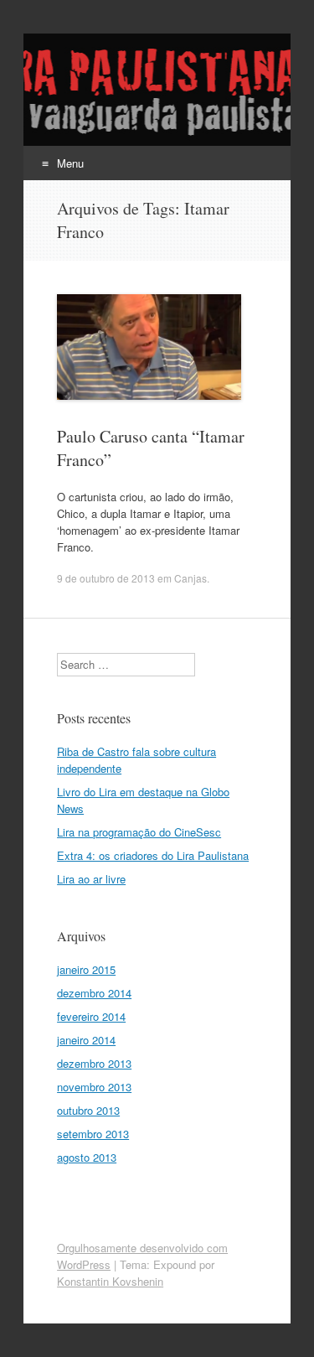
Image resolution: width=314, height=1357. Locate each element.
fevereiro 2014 (91, 1016)
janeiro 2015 (86, 969)
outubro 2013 (88, 1110)
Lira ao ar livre (91, 879)
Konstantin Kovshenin (110, 1281)
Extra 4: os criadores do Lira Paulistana (153, 855)
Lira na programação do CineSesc (139, 832)
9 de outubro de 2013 (106, 578)
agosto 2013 (86, 1157)
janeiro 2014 (86, 1040)
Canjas (190, 578)
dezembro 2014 (94, 993)
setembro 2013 (93, 1134)
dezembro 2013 (94, 1063)
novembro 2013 (94, 1087)
